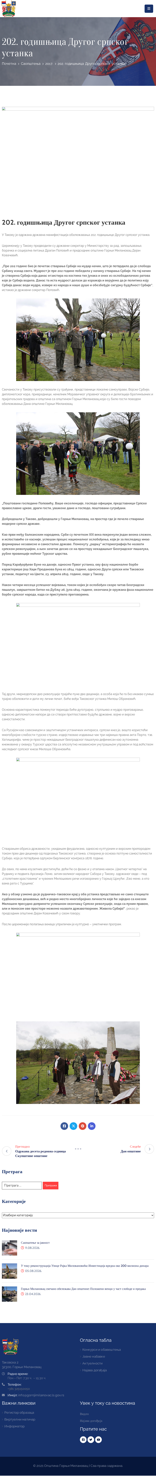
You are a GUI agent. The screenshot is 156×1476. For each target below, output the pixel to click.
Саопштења (31, 64)
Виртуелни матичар (19, 1419)
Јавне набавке (93, 1356)
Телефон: (14, 1384)
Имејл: (36, 1395)
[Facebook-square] (83, 1439)
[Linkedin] (92, 1126)
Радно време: (18, 1374)
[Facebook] (64, 1126)
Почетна (9, 64)
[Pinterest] (82, 1126)
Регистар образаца (19, 1412)
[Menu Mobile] (149, 9)
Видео (84, 1414)
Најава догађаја (94, 1370)
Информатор (14, 1426)
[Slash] (78, 1149)
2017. (49, 64)
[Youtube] (98, 1439)
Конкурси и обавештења (101, 1349)
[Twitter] (73, 1126)
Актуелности (92, 1363)
